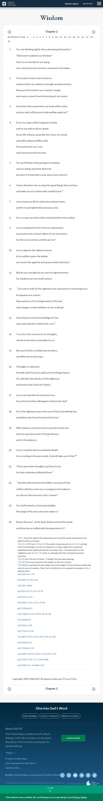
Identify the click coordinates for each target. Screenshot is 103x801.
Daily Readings (30, 716)
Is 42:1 (35, 636)
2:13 (22, 614)
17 (87, 37)
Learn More (73, 738)
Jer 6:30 (28, 625)
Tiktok (94, 775)
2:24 (21, 565)
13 (69, 37)
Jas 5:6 (29, 642)
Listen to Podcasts (49, 716)
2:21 (22, 648)
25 (35, 654)
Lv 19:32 (41, 602)
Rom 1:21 (29, 648)
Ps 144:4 (28, 585)
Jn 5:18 (52, 636)
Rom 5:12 (40, 665)
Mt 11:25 (52, 654)
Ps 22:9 (28, 636)
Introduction (16, 37)
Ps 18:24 (29, 654)
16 (82, 37)
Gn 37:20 (29, 631)
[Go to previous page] (11, 32)
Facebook (68, 775)
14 (74, 37)
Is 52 (74, 544)
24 (33, 665)
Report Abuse (71, 4)
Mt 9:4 (28, 619)
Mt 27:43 (29, 614)
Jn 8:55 (38, 614)
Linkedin (81, 775)
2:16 (21, 625)
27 (34, 659)
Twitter (62, 775)
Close (50, 788)
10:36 (44, 614)
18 (91, 37)
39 (49, 614)
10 (56, 37)
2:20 (22, 642)
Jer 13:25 (28, 597)
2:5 (21, 585)
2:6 (21, 591)
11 (61, 37)
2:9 (21, 597)
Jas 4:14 (34, 580)
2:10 (22, 602)
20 (24, 538)
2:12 (21, 544)
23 (35, 602)
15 (78, 37)
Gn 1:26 (28, 659)
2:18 (21, 636)
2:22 (21, 562)
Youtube (75, 775)
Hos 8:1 (28, 608)
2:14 (21, 619)
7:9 (32, 574)
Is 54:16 (40, 659)
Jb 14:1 (27, 574)
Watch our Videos (70, 716)
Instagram (88, 775)
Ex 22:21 (29, 602)
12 (65, 37)
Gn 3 (88, 568)
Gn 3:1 (28, 665)
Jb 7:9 (26, 580)
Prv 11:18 (42, 654)
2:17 (22, 631)
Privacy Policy (70, 678)
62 (78, 544)
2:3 (21, 580)
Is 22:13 (27, 591)
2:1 (20, 538)
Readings (88, 4)
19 (9, 41)
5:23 (27, 544)
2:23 (22, 659)
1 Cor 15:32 (37, 591)
